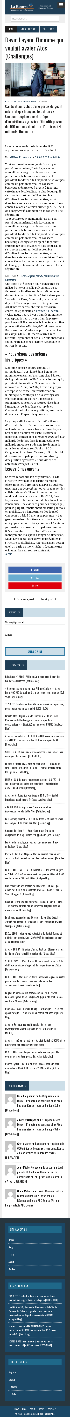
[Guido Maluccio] (10, 1197)
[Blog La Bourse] (34, 7)
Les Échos (12, 1394)
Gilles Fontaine (20, 157)
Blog (10, 1247)
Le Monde (12, 1387)
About (11, 1262)
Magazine (13, 1372)
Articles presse (28, 29)
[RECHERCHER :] (35, 18)
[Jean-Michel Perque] (10, 1173)
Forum (11, 1254)
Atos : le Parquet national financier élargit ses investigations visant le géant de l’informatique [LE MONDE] (30, 1029)
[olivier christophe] (10, 1126)
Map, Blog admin (26, 101)
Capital (11, 1379)
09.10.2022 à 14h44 (48, 157)
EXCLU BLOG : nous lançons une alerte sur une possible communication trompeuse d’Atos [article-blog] (32, 1054)
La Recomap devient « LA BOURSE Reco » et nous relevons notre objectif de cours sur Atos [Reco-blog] (34, 821)
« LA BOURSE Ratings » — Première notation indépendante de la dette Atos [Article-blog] (28, 809)
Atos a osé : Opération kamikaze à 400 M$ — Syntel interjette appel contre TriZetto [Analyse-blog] (31, 797)
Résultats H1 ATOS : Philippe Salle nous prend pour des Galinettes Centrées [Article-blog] (32, 679)
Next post (47, 599)
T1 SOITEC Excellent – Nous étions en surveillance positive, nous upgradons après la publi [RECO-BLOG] (34, 706)
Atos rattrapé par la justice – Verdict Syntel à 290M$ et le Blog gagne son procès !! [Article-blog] (35, 1043)
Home (11, 1240)
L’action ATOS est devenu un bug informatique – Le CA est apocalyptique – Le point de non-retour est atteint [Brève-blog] (34, 1013)
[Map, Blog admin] (10, 1102)
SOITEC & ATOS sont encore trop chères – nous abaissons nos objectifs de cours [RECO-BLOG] (34, 754)
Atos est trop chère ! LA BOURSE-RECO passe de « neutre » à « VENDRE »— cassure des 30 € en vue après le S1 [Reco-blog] (34, 740)
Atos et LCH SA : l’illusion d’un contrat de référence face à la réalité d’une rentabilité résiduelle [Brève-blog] (34, 951)
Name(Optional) (14, 622)
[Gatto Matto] (10, 1149)
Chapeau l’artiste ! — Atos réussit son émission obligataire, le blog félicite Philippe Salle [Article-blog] (32, 833)
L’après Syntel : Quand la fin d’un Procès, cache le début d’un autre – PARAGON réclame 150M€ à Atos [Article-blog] (32, 1068)
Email (8, 634)
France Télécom (47, 311)
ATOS (9, 554)
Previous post (25, 599)
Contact (12, 1269)
